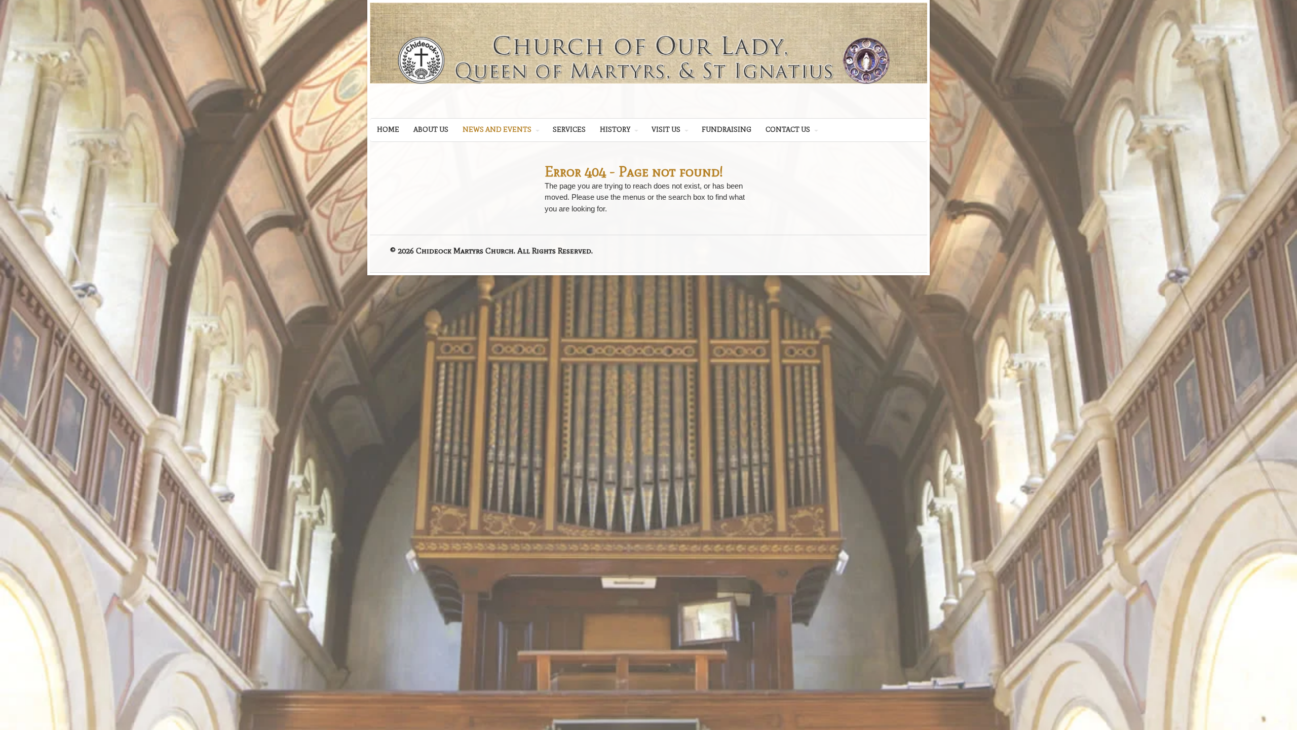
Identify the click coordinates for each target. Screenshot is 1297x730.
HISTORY (615, 129)
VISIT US (666, 129)
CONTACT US (788, 129)
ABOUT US (430, 129)
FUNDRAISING (726, 129)
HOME (388, 129)
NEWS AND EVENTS (497, 129)
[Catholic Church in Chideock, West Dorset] (648, 92)
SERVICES (569, 129)
